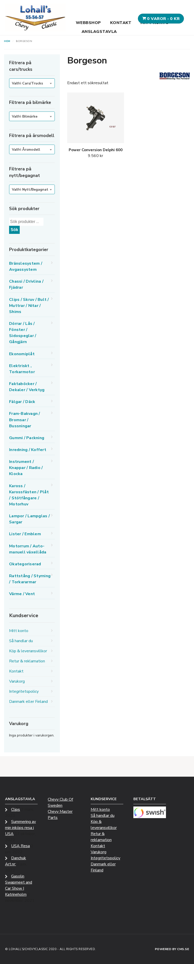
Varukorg (17, 681)
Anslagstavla (99, 31)
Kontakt (121, 23)
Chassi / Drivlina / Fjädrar (26, 284)
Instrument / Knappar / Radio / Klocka (26, 468)
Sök (14, 230)
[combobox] (32, 83)
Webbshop (88, 23)
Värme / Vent (22, 594)
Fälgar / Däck (22, 402)
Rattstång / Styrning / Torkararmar (30, 579)
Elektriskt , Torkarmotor (22, 369)
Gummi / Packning (26, 438)
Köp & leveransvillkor (28, 651)
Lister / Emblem (25, 534)
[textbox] (32, 83)
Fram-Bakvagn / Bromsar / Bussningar (24, 420)
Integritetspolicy (24, 691)
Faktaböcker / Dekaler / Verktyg (26, 387)
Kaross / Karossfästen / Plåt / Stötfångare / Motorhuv (29, 495)
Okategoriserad (25, 564)
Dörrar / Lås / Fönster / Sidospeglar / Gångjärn (22, 333)
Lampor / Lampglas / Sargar (29, 519)
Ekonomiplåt (22, 354)
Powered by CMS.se (172, 949)
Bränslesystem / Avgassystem (25, 266)
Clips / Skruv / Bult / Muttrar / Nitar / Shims (29, 306)
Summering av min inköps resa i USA (20, 828)
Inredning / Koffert (27, 450)
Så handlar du (21, 641)
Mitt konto (18, 631)
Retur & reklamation (27, 661)
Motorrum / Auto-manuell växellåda (27, 549)
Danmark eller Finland (28, 701)
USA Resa (20, 846)
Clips (15, 809)
